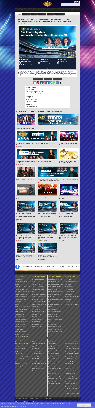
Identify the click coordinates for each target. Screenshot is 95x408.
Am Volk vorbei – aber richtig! (38, 294)
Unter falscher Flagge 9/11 (38, 322)
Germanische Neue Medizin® (55, 317)
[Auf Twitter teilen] (50, 82)
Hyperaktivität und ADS (53, 322)
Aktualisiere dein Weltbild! (37, 299)
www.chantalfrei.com (31, 99)
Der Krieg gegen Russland (21, 297)
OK (84, 405)
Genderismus (68, 284)
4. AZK (77, 393)
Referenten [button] (42, 14)
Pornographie (68, 299)
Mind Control (68, 292)
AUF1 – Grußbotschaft (37, 292)
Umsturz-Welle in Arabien (21, 312)
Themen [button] (34, 14)
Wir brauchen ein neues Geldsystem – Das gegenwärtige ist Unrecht (55, 355)
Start (17, 10)
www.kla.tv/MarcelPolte (32, 106)
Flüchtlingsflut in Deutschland (21, 317)
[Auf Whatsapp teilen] (54, 82)
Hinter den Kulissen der (70, 393)
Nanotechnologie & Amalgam (54, 326)
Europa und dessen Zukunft (21, 296)
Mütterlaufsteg (68, 294)
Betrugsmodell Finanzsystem (54, 360)
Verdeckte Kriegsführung (20, 319)
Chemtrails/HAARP (36, 350)
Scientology (67, 302)
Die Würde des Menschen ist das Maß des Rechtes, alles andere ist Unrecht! (38, 279)
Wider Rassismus (36, 309)
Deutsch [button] (75, 10)
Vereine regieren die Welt (54, 376)
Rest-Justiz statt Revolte (37, 307)
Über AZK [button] (23, 10)
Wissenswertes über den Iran (21, 321)
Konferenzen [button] (32, 10)
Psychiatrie (67, 301)
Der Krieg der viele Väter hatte (22, 322)
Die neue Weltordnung (20, 324)
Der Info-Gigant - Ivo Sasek (71, 378)
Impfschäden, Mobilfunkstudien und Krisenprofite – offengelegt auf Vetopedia (72, 343)
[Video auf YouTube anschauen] (44, 82)
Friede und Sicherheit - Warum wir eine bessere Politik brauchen (22, 283)
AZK (74, 381)
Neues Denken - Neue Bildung (72, 296)
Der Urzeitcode (18, 353)
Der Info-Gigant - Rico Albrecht (55, 378)
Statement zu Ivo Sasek (37, 326)
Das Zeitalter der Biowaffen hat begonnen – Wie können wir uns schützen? (55, 304)
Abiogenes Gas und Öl (20, 348)
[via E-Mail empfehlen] (34, 82)
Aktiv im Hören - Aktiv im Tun (71, 375)
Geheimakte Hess (19, 329)
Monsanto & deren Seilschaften (39, 363)
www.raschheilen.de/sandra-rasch (35, 91)
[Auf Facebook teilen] (47, 82)
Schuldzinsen (51, 371)
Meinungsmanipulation (37, 317)
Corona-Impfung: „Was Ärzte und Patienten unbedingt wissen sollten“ (55, 299)
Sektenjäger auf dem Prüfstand (72, 304)
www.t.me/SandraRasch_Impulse (34, 92)
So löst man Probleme (70, 395)
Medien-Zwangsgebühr (37, 312)
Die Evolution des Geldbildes (54, 361)
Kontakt (49, 10)
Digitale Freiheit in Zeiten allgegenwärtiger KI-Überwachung (70, 367)
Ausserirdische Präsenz (70, 376)
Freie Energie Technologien (21, 355)
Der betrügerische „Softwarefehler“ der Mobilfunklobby (36, 347)
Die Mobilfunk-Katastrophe (38, 356)
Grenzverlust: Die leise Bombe (39, 301)
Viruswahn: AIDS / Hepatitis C (55, 329)
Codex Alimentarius (52, 289)
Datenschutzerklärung (36, 398)
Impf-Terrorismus (52, 324)
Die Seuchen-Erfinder (53, 316)
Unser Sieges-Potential (70, 373)
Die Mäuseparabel (69, 286)
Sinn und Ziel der (69, 381)
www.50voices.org (31, 97)
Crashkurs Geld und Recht (54, 358)
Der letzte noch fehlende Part (71, 356)
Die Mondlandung (69, 380)
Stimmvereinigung (36, 321)
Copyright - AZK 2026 (21, 398)
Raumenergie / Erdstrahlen (21, 363)
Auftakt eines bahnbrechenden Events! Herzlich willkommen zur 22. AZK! (72, 348)
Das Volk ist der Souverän (71, 383)
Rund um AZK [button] (59, 14)
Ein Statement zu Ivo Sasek (71, 388)
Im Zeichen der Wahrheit (37, 302)
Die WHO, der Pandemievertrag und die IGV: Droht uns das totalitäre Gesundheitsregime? (55, 286)
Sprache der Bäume (36, 370)
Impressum (48, 398)
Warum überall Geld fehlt (54, 383)
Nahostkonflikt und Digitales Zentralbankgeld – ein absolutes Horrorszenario (55, 347)
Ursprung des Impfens (53, 327)
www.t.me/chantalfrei (31, 101)
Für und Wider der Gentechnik (39, 361)
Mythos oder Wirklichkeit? (37, 319)
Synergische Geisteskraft (70, 351)
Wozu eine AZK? (69, 386)
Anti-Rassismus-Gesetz (37, 324)
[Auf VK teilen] (57, 82)
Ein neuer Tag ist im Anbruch (71, 385)
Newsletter (42, 10)
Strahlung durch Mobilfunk (38, 368)
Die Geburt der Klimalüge (37, 351)
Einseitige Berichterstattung (38, 311)
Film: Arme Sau (51, 363)
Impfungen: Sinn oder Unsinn (55, 331)
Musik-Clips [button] (50, 14)
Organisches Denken (70, 297)
